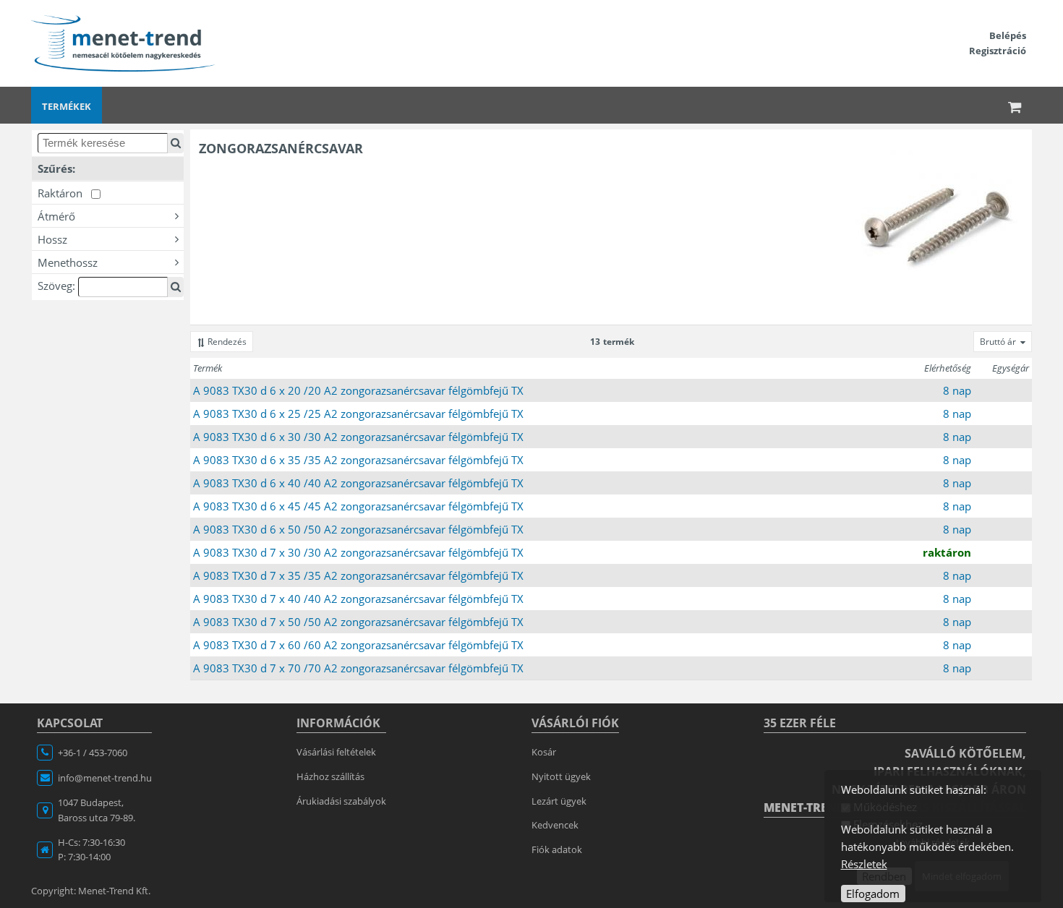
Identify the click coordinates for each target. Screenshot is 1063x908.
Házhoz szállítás (330, 776)
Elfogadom (873, 893)
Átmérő (56, 216)
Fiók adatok (557, 849)
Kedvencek (555, 824)
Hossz (52, 239)
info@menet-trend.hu (105, 777)
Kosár (544, 751)
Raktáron (64, 193)
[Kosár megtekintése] (1015, 105)
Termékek (66, 106)
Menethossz (68, 262)
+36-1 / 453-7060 (92, 752)
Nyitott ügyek (561, 776)
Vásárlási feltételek (336, 751)
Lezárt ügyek (559, 801)
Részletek (864, 864)
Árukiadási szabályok (341, 801)
